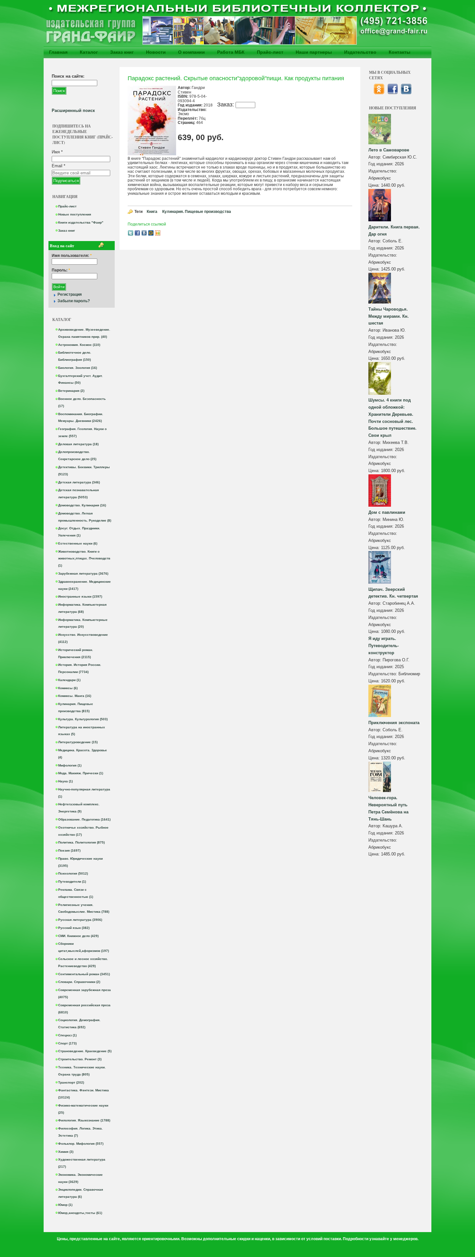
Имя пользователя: (72, 256)
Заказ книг (122, 52)
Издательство (360, 52)
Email (58, 165)
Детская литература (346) (79, 482)
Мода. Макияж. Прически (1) (80, 773)
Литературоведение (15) (78, 742)
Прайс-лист (270, 52)
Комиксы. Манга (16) (74, 696)
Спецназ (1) (67, 1035)
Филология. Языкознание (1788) (84, 1120)
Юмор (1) (65, 1205)
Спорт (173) (67, 1043)
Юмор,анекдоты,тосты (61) (80, 1213)
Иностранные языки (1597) (80, 596)
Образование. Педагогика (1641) (84, 819)
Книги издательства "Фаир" (80, 222)
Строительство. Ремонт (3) (79, 1059)
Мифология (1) (69, 765)
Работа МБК (231, 52)
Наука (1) (65, 781)
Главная (58, 52)
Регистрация (70, 294)
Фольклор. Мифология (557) (80, 1143)
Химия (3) (65, 1151)
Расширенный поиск (73, 110)
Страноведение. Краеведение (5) (84, 1051)
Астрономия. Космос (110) (79, 345)
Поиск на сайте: (68, 76)
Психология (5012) (73, 873)
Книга (152, 211)
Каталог (89, 52)
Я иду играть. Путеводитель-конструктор (383, 645)
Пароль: (61, 270)
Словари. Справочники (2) (79, 982)
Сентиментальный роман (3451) (84, 974)
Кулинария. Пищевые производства (196, 211)
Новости (156, 52)
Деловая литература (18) (78, 444)
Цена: (374, 185)
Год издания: (381, 163)
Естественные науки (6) (77, 543)
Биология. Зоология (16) (77, 367)
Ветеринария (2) (71, 390)
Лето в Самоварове (388, 150)
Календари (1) (69, 680)
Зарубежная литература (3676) (83, 573)
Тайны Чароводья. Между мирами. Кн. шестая (388, 316)
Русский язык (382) (74, 928)
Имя (57, 151)
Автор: (375, 157)
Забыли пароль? (74, 301)
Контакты (399, 52)
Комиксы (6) (68, 688)
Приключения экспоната (393, 722)
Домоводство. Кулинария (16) (82, 505)
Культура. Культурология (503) (83, 719)
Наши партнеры (314, 52)
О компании (191, 52)
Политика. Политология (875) (81, 842)
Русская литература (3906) (80, 919)
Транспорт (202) (71, 1082)
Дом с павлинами (386, 512)
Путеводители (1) (72, 881)
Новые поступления (74, 214)
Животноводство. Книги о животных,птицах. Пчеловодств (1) (84, 559)
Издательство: (382, 171)
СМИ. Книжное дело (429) (78, 936)
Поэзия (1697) (69, 850)
